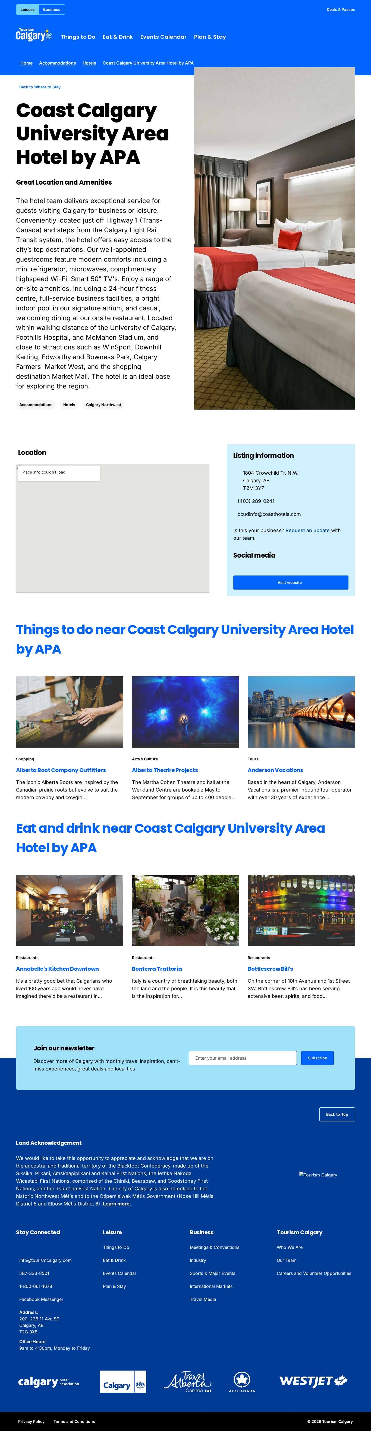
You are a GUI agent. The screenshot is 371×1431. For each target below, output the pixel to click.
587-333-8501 (34, 1273)
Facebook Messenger (41, 1299)
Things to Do (78, 37)
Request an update (307, 530)
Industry (198, 1260)
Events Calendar (163, 37)
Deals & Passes (341, 9)
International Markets (211, 1286)
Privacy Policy (31, 1421)
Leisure (27, 9)
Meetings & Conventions (214, 1247)
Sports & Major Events (212, 1273)
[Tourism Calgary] (34, 34)
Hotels (89, 63)
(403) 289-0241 (256, 501)
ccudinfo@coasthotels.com (269, 514)
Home (26, 63)
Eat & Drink (118, 37)
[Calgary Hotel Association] (49, 1382)
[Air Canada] (242, 1382)
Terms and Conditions (74, 1421)
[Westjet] (313, 1382)
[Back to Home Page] (327, 1175)
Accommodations (57, 63)
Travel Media (203, 1299)
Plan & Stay (210, 37)
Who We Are (290, 1247)
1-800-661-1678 (35, 1286)
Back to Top (337, 1114)
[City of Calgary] (123, 1382)
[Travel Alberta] (188, 1382)
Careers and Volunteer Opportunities (314, 1273)
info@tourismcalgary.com (45, 1260)
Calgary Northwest (103, 404)
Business (51, 9)
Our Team (287, 1260)
